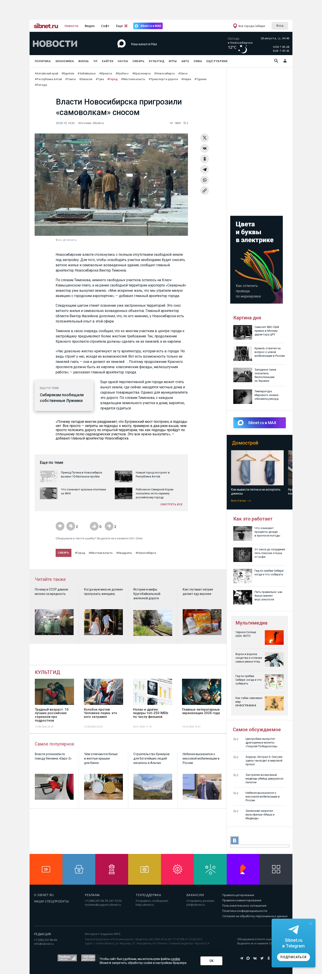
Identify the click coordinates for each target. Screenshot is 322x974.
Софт (105, 26)
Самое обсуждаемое (257, 729)
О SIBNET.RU (44, 895)
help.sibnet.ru (145, 905)
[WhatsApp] (204, 180)
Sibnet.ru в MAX (150, 25)
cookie (175, 959)
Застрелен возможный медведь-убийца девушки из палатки (264, 778)
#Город (112, 79)
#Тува (100, 79)
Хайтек (107, 61)
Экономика (64, 61)
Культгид (157, 61)
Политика (43, 61)
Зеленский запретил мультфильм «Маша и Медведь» (260, 814)
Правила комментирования (241, 900)
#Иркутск (105, 73)
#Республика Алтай (48, 79)
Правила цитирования (238, 895)
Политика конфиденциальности (244, 911)
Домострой (245, 443)
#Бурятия (68, 73)
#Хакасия (85, 79)
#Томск (70, 79)
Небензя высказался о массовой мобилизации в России (263, 796)
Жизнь (83, 61)
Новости (71, 26)
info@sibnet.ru (44, 944)
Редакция (42, 934)
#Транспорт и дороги (163, 79)
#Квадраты (124, 553)
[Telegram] (204, 169)
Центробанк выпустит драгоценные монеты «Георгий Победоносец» (262, 742)
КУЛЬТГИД (47, 672)
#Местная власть (133, 79)
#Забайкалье (87, 73)
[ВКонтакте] (204, 148)
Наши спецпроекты (51, 901)
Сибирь (139, 61)
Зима (198, 61)
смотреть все (171, 504)
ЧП (95, 61)
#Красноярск (141, 73)
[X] (204, 137)
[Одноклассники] (204, 159)
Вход (279, 25)
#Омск (183, 73)
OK (211, 961)
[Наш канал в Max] (153, 50)
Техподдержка (148, 895)
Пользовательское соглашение (244, 905)
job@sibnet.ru (195, 905)
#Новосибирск (164, 73)
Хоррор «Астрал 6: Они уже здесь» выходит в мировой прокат (264, 760)
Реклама (92, 895)
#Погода (41, 84)
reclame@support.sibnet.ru (103, 905)
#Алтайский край (46, 73)
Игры (173, 61)
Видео (90, 26)
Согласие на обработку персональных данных (255, 916)
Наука (123, 61)
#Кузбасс (122, 73)
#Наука (186, 79)
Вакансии (195, 895)
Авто (185, 61)
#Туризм (200, 79)
